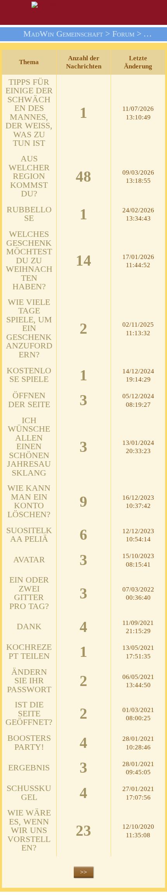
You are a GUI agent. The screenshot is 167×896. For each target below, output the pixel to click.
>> (83, 872)
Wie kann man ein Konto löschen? (28, 501)
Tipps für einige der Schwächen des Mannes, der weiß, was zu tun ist (29, 112)
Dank (29, 626)
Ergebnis (29, 767)
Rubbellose (29, 214)
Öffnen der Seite (29, 400)
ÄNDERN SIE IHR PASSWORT (29, 680)
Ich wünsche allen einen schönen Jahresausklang (29, 447)
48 (83, 177)
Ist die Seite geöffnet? (28, 713)
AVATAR (29, 559)
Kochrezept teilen (29, 651)
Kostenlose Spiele (29, 375)
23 (83, 831)
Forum (123, 33)
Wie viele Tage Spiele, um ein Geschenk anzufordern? (29, 328)
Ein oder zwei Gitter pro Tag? (29, 593)
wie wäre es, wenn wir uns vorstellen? (29, 830)
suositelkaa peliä (29, 535)
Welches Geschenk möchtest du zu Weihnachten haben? (29, 260)
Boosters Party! (29, 742)
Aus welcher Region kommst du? (29, 176)
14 (83, 261)
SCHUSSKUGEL (29, 793)
